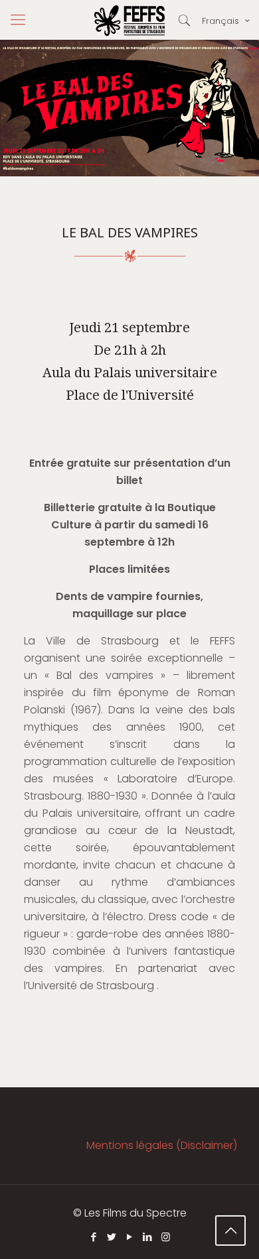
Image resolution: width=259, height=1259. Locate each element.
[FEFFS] (129, 19)
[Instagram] (166, 1237)
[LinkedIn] (148, 1237)
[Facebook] (94, 1237)
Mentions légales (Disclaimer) (161, 1145)
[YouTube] (130, 1237)
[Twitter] (112, 1237)
